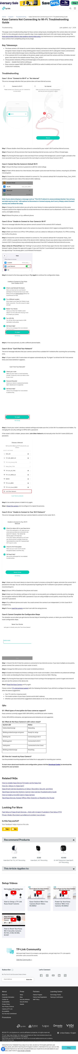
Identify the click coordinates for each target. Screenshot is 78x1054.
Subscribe (29, 979)
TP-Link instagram (47, 975)
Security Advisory (25, 999)
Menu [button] (75, 7)
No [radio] (15, 829)
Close (74, 3)
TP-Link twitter (65, 975)
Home (4, 16)
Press (22, 991)
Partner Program (37, 994)
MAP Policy (36, 999)
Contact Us (5, 999)
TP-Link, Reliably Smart (6, 8)
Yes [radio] (7, 829)
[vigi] (70, 1026)
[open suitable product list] (73, 869)
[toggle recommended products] (73, 840)
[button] (12, 970)
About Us (4, 994)
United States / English (68, 1033)
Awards (22, 1004)
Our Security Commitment (9, 1013)
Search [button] (70, 7)
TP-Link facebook (41, 975)
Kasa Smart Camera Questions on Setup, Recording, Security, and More (27, 789)
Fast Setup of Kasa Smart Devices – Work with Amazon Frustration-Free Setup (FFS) (32, 812)
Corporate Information (8, 997)
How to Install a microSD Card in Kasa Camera (18, 795)
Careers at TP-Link (7, 1009)
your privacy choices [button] (23, 1050)
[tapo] (45, 1026)
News (21, 994)
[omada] (58, 1026)
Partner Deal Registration (40, 997)
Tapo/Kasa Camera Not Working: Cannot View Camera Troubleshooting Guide (29, 792)
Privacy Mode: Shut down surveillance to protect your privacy (23, 815)
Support (11, 16)
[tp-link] (21, 1026)
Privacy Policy (6, 1004)
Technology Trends (55, 994)
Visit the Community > (24, 960)
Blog (21, 997)
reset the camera (17, 608)
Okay (69, 1048)
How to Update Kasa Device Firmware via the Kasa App (21, 783)
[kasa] (33, 1026)
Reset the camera (12, 506)
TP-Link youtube (53, 975)
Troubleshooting (21, 16)
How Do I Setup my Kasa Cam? (13, 786)
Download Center (55, 764)
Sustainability (5, 1002)
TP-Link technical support (20, 688)
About (4, 991)
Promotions (6, 1017)
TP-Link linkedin (59, 975)
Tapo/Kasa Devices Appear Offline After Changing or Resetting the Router (28, 798)
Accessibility (5, 1011)
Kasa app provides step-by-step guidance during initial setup (21, 36)
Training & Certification (56, 997)
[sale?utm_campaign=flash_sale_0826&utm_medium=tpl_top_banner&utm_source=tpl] (39, 3)
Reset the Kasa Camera (14, 684)
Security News (24, 1002)
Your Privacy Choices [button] (8, 1006)
